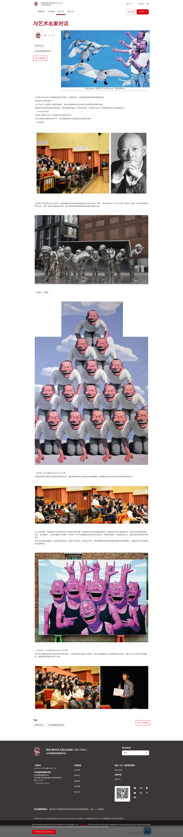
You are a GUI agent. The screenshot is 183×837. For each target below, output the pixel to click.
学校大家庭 (118, 770)
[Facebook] (147, 793)
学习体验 (51, 11)
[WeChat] (135, 788)
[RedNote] (141, 788)
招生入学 (70, 11)
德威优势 (41, 11)
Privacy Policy (82, 824)
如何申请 (77, 770)
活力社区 (60, 11)
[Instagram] (141, 793)
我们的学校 (126, 748)
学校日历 (141, 4)
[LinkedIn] (135, 797)
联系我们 (77, 775)
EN (148, 4)
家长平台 (77, 792)
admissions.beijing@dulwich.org (45, 768)
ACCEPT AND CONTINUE (44, 832)
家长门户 (129, 4)
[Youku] (147, 788)
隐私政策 (77, 781)
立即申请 (141, 12)
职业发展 (77, 786)
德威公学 (118, 779)
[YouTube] (135, 793)
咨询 (129, 12)
